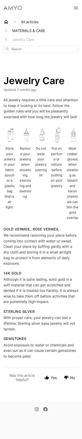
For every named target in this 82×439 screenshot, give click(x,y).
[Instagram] (36, 410)
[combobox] (41, 49)
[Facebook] (45, 410)
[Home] (6, 22)
